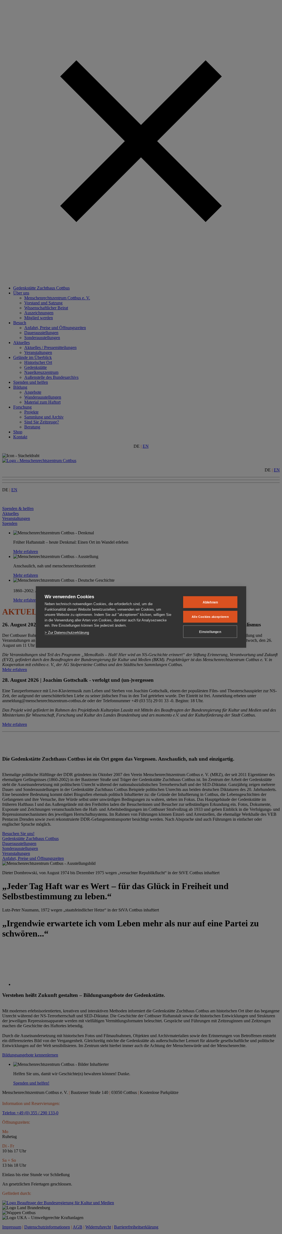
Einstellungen (210, 632)
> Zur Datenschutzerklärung (67, 632)
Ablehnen (210, 602)
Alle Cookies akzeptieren (210, 616)
